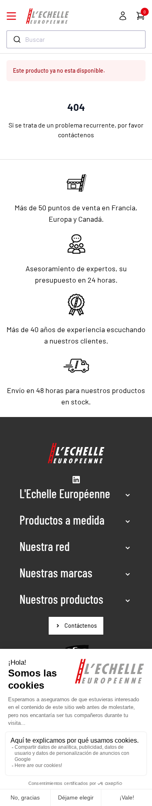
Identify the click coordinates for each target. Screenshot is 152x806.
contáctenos (76, 134)
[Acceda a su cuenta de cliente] (123, 16)
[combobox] (76, 39)
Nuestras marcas (55, 572)
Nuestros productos (61, 599)
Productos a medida (62, 519)
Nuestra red (44, 546)
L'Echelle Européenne (64, 493)
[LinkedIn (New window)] (76, 479)
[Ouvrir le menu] (11, 16)
